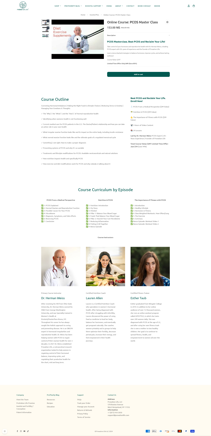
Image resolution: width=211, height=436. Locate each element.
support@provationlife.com (118, 415)
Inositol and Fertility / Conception (24, 407)
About (118, 6)
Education (51, 406)
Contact (130, 6)
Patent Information (23, 412)
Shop (57, 6)
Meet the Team (22, 399)
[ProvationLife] (22, 6)
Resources (51, 399)
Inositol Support (93, 6)
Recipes (50, 403)
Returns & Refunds (84, 410)
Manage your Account (85, 406)
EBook (157, 6)
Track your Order (83, 403)
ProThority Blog (72, 6)
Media (109, 6)
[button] (138, 35)
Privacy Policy (82, 413)
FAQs (79, 399)
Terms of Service (83, 417)
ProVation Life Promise (25, 403)
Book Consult (144, 6)
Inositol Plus (94, 15)
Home (83, 15)
